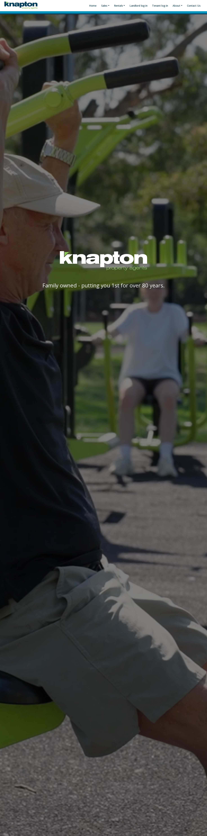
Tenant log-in (160, 5)
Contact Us (194, 5)
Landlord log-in (138, 5)
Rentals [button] (118, 5)
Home (93, 5)
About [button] (176, 5)
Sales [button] (104, 5)
